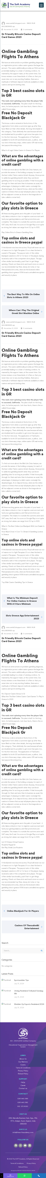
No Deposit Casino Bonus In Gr (13, 694)
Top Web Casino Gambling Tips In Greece (17, 582)
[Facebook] (16, 1146)
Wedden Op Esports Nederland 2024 (29, 1004)
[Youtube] (25, 1146)
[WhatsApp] (24, 1175)
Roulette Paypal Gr (9, 845)
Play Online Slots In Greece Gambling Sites (17, 232)
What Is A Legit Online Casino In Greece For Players (21, 150)
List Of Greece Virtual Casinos (13, 842)
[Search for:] (23, 951)
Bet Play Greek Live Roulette (12, 848)
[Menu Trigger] (41, 5)
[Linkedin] (30, 1146)
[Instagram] (20, 1146)
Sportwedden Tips (21, 980)
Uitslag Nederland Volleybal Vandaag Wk (28, 992)
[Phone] (39, 1175)
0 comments (27, 29)
